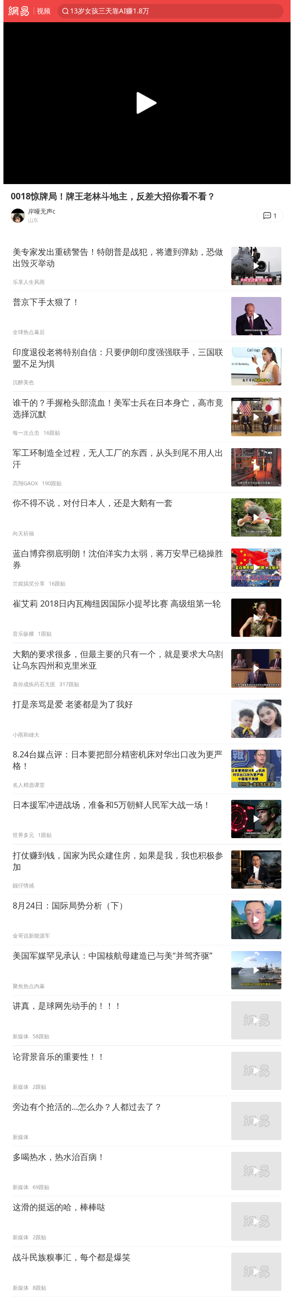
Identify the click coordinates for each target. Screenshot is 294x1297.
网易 (18, 11)
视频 (44, 10)
